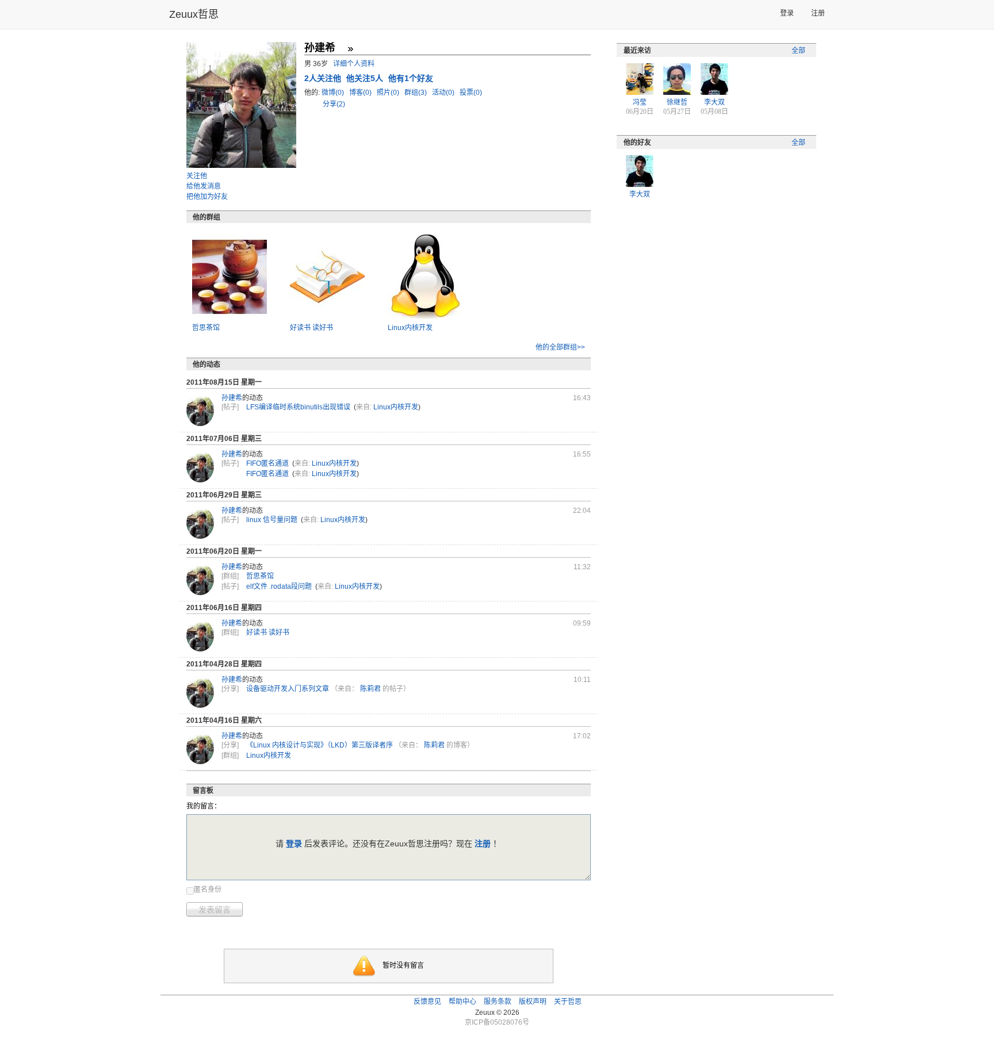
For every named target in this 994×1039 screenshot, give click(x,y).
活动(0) (444, 93)
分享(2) (334, 104)
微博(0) (334, 93)
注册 (818, 13)
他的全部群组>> (560, 347)
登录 (787, 13)
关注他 (196, 176)
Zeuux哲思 (194, 14)
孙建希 (231, 398)
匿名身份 (207, 889)
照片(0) (389, 93)
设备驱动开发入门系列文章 (287, 689)
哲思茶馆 (206, 328)
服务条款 (497, 1002)
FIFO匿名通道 (267, 463)
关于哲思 (568, 1002)
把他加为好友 (207, 197)
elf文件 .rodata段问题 (279, 586)
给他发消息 (203, 186)
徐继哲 (677, 102)
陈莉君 (370, 689)
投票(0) (471, 93)
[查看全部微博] (350, 49)
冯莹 (640, 102)
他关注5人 (365, 78)
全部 (798, 51)
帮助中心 (462, 1002)
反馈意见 (427, 1002)
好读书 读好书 (311, 328)
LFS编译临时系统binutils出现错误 (298, 407)
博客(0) (361, 93)
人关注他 (323, 78)
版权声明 (532, 1002)
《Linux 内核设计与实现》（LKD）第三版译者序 (319, 745)
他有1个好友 (410, 78)
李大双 (714, 102)
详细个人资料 (353, 64)
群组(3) (416, 93)
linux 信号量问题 (271, 520)
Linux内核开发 (410, 328)
